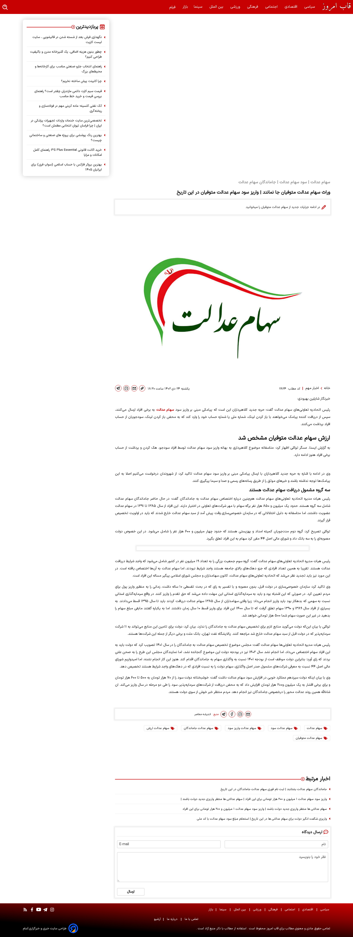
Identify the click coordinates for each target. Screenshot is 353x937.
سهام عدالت (165, 409)
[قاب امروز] (333, 6)
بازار (185, 7)
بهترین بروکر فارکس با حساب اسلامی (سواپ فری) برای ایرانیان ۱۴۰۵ (66, 167)
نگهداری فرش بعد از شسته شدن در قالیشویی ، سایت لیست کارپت (67, 40)
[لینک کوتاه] (142, 388)
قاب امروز (272, 928)
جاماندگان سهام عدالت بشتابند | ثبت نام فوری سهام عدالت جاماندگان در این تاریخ (274, 789)
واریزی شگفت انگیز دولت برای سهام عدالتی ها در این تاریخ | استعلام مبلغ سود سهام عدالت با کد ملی (262, 819)
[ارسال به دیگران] (134, 388)
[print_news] (126, 388)
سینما (199, 7)
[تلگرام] (118, 388)
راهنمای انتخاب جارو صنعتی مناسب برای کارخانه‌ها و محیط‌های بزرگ (68, 69)
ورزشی (235, 7)
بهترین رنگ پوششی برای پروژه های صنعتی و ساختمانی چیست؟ (65, 138)
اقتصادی (291, 7)
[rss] (25, 912)
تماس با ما (192, 919)
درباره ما (172, 919)
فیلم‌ (173, 7)
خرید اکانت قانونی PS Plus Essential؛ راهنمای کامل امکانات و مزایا (67, 152)
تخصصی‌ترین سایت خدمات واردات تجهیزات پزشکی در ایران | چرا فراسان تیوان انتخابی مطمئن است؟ (66, 123)
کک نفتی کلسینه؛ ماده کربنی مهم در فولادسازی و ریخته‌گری (70, 108)
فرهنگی (253, 7)
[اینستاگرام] (52, 912)
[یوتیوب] (38, 912)
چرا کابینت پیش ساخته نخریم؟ (81, 81)
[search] (5, 7)
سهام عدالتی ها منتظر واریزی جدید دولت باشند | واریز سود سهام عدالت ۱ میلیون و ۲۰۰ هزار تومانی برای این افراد (255, 809)
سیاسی (310, 7)
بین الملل (217, 7)
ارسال (130, 891)
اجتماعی (272, 7)
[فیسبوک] (232, 714)
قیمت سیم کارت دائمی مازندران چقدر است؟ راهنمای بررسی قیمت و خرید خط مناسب (68, 94)
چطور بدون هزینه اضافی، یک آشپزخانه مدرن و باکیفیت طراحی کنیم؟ (66, 54)
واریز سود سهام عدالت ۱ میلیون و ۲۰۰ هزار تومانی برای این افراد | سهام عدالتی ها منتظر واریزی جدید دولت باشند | (254, 799)
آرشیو (157, 919)
